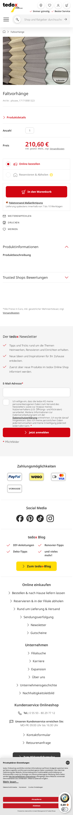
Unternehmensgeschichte (38, 685)
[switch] (64, 809)
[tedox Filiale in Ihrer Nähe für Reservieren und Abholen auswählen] (41, 5)
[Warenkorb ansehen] (66, 5)
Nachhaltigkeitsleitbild (38, 693)
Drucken (13, 222)
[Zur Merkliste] (49, 5)
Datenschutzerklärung (25, 417)
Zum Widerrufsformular (39, 757)
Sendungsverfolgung (39, 617)
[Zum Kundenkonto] (58, 5)
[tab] (36, 164)
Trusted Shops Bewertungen (25, 277)
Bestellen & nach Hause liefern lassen (38, 593)
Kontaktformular (39, 735)
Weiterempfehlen (19, 216)
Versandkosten (57, 148)
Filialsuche (38, 653)
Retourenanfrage (38, 743)
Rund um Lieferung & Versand (38, 609)
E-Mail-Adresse (13, 383)
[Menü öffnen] (6, 19)
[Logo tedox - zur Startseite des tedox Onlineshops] (12, 7)
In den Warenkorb (39, 191)
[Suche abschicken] (65, 19)
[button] (36, 61)
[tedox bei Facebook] (20, 518)
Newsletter (38, 625)
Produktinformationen (20, 246)
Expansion (38, 669)
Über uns (38, 677)
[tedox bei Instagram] (50, 518)
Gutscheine (39, 633)
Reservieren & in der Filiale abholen (38, 601)
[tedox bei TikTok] (40, 518)
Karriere (38, 661)
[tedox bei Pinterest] (30, 518)
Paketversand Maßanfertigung (26, 202)
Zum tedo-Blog (39, 566)
